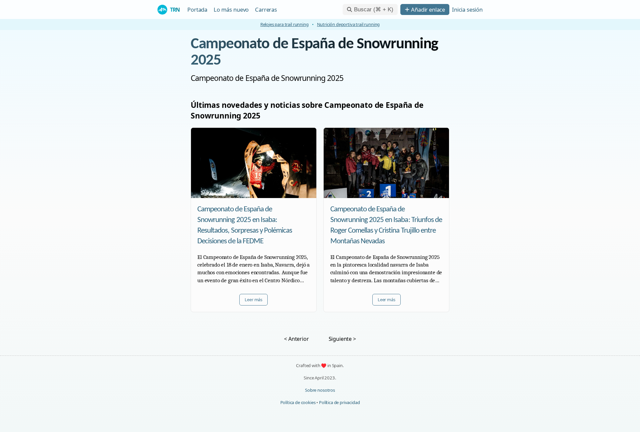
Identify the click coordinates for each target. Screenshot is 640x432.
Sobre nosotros (320, 390)
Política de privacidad (339, 402)
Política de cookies (298, 402)
